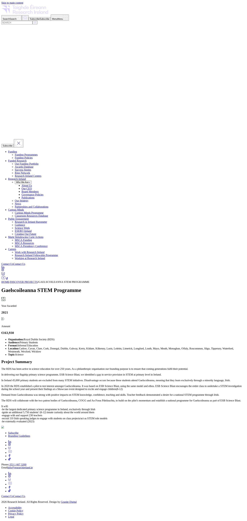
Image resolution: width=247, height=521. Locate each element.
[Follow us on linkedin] (127, 441)
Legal (11, 516)
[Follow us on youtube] (10, 452)
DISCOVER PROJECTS (24, 282)
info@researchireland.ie (20, 467)
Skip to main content (12, 2)
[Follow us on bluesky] (127, 448)
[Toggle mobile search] (25, 18)
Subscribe (13, 432)
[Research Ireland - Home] (24, 12)
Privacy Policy (16, 513)
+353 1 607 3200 (17, 464)
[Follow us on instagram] (9, 445)
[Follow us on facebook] (9, 455)
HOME (5, 282)
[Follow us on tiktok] (127, 459)
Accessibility (15, 507)
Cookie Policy (15, 510)
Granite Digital (69, 501)
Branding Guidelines (19, 435)
